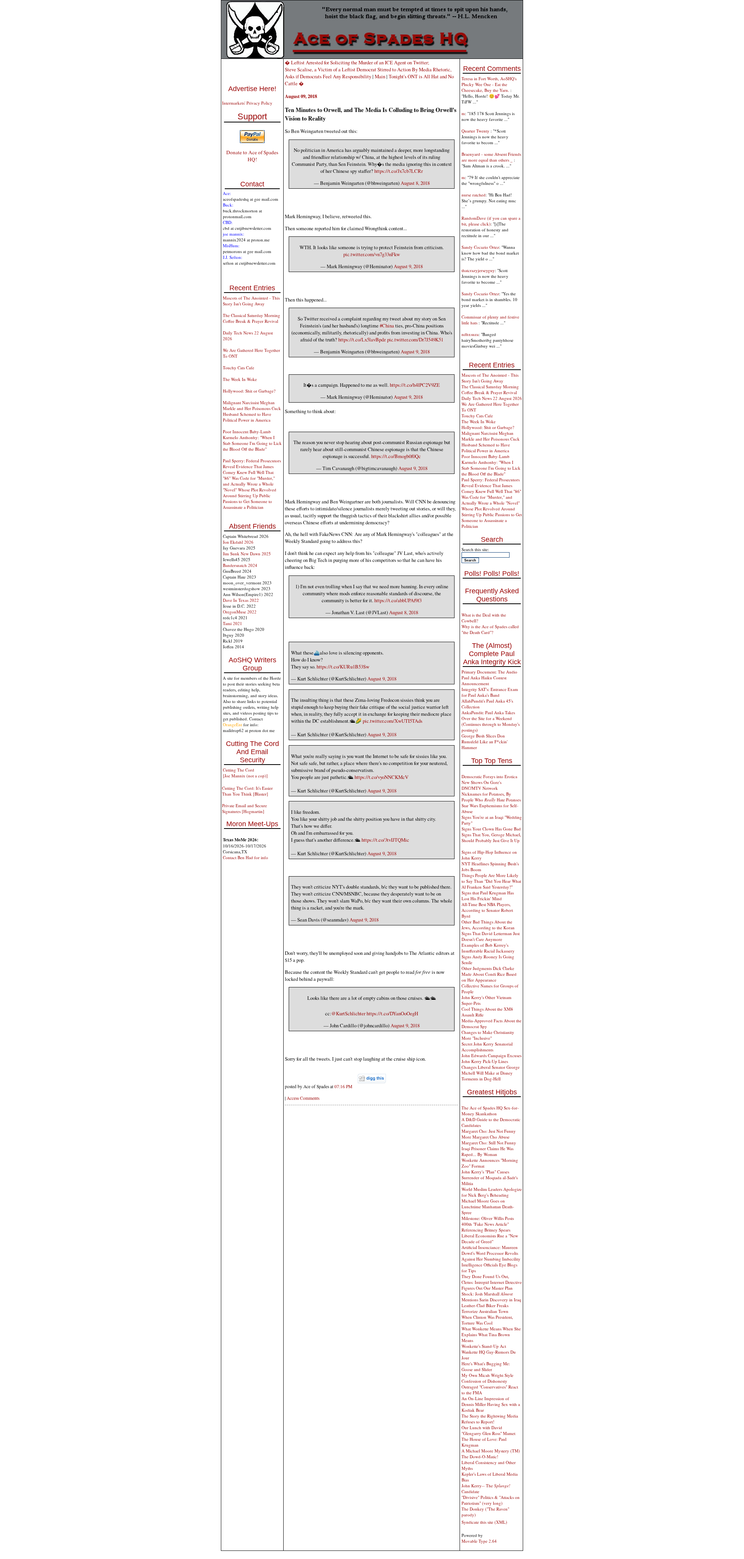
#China (387, 325)
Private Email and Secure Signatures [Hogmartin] (244, 808)
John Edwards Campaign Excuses (492, 1055)
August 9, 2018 (408, 266)
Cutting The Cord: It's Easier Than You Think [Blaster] (247, 791)
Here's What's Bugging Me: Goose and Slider (486, 1366)
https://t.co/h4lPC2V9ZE (415, 384)
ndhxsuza (470, 334)
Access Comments (303, 1098)
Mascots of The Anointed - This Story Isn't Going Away (251, 301)
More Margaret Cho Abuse (486, 1137)
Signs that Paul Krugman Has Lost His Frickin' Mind (488, 895)
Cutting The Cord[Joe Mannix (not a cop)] (245, 773)
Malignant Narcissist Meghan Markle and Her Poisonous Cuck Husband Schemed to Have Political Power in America (252, 411)
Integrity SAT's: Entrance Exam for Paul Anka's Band (490, 692)
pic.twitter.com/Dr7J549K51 (415, 339)
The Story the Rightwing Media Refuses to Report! (490, 1419)
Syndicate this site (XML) (484, 1522)
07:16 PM (343, 1086)
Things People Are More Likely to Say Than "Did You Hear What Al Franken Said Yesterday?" (491, 881)
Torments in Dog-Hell (481, 1079)
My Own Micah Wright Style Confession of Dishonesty (487, 1378)
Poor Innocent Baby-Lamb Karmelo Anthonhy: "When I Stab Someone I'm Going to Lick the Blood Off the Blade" (252, 440)
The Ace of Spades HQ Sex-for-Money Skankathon (490, 1110)
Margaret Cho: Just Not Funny (489, 1131)
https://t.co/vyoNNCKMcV (381, 776)
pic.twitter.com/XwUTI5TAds (392, 720)
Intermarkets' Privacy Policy (247, 103)
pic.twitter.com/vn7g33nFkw (371, 254)
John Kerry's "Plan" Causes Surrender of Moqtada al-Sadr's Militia (490, 1177)
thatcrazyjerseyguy (478, 270)
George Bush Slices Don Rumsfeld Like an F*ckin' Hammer (485, 741)
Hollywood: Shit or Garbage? (249, 391)
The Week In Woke (240, 379)
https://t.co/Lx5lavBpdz (362, 339)
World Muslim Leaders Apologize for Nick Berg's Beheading (492, 1192)
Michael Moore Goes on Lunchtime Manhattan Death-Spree (488, 1206)
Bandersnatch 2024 (240, 565)
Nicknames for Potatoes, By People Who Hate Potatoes (491, 797)
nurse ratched (474, 195)
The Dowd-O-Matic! (480, 1456)
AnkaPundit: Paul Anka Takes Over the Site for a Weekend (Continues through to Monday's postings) (491, 721)
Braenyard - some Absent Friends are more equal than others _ (491, 157)
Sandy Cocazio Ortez (480, 247)
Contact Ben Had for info (245, 857)
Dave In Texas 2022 (241, 600)
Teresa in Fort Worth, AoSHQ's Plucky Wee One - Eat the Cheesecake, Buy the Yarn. (489, 84)
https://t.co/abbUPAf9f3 (398, 600)
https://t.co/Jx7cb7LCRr (398, 170)
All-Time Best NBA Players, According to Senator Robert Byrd (487, 910)
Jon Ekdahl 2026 (238, 542)
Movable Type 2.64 (479, 1541)
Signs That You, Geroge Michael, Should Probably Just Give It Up (491, 837)
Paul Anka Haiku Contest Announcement (484, 680)
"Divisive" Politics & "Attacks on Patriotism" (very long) (491, 1500)
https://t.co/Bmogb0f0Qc (396, 456)
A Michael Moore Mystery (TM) (491, 1451)
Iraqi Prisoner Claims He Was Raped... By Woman (487, 1151)
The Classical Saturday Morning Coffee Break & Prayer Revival (251, 318)
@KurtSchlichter (348, 1013)
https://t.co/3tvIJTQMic (385, 839)
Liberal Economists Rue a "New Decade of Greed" (490, 1238)
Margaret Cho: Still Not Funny (489, 1143)
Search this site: (475, 549)
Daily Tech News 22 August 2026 (492, 398)
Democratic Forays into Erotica (489, 776)
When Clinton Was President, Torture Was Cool (487, 1320)
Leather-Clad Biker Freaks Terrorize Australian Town (485, 1308)
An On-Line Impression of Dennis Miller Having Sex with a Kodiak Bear (491, 1404)
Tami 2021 (232, 623)
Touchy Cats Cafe (238, 367)
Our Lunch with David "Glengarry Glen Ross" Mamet (488, 1430)
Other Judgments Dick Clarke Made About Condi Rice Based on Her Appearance (489, 974)
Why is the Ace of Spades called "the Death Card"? (490, 629)
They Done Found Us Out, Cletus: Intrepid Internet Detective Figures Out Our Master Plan (492, 1282)
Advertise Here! (252, 89)
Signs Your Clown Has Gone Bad (491, 829)
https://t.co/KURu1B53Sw (343, 666)
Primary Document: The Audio (489, 672)
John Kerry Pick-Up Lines (485, 1061)
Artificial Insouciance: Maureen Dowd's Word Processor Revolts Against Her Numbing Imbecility (491, 1253)
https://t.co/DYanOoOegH (392, 1013)
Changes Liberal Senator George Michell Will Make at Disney (491, 1070)
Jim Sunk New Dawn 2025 (247, 553)
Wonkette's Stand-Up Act (484, 1346)
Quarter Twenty (476, 131)
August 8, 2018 (415, 182)
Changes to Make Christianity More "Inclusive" (488, 1035)
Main (380, 76)
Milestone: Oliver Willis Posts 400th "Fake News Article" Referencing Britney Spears (488, 1224)
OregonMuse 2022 (240, 612)
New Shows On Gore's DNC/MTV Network (481, 785)
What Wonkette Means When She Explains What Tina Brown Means (491, 1334)
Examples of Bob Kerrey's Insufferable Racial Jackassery (488, 948)
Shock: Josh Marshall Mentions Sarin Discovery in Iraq (491, 1296)
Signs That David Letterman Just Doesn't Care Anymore (491, 936)
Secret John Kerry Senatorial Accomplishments (487, 1047)
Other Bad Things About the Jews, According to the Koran (488, 924)
